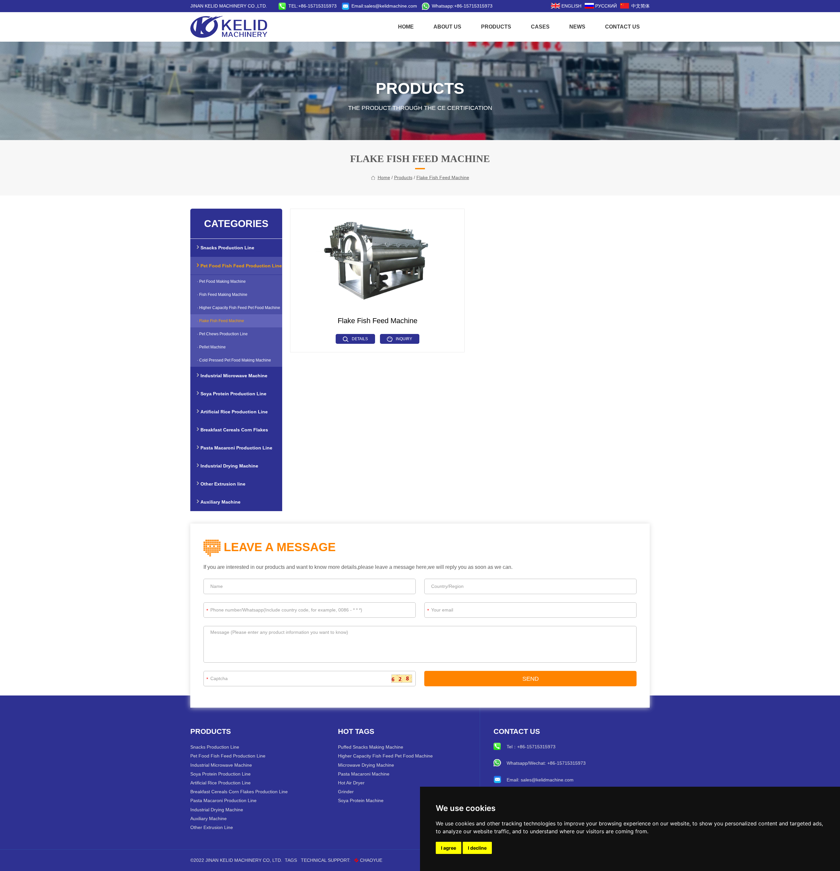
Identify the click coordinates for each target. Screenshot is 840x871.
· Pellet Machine (211, 347)
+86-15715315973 (473, 6)
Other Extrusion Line (211, 827)
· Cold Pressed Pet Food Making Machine (234, 360)
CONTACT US (622, 27)
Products (496, 27)
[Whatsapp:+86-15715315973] (427, 6)
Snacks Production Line (214, 747)
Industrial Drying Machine (216, 809)
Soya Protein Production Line (220, 774)
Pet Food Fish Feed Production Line (227, 755)
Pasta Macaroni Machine (363, 774)
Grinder (346, 791)
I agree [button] (448, 848)
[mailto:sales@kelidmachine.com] (346, 6)
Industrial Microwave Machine (221, 765)
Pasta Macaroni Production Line (223, 800)
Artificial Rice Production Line (220, 782)
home (384, 177)
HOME (406, 27)
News (577, 27)
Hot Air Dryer (351, 782)
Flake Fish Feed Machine (442, 177)
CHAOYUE (371, 860)
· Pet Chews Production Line (222, 334)
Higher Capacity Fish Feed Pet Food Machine (385, 755)
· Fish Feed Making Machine (222, 294)
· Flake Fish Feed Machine (220, 321)
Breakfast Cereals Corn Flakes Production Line (239, 791)
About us (447, 27)
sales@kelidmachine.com (390, 6)
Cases (540, 27)
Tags (291, 860)
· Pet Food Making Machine (221, 281)
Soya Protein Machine (361, 800)
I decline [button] (477, 848)
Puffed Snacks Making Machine (370, 747)
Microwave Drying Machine (366, 765)
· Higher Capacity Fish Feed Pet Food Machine (238, 307)
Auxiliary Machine (208, 818)
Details (360, 339)
